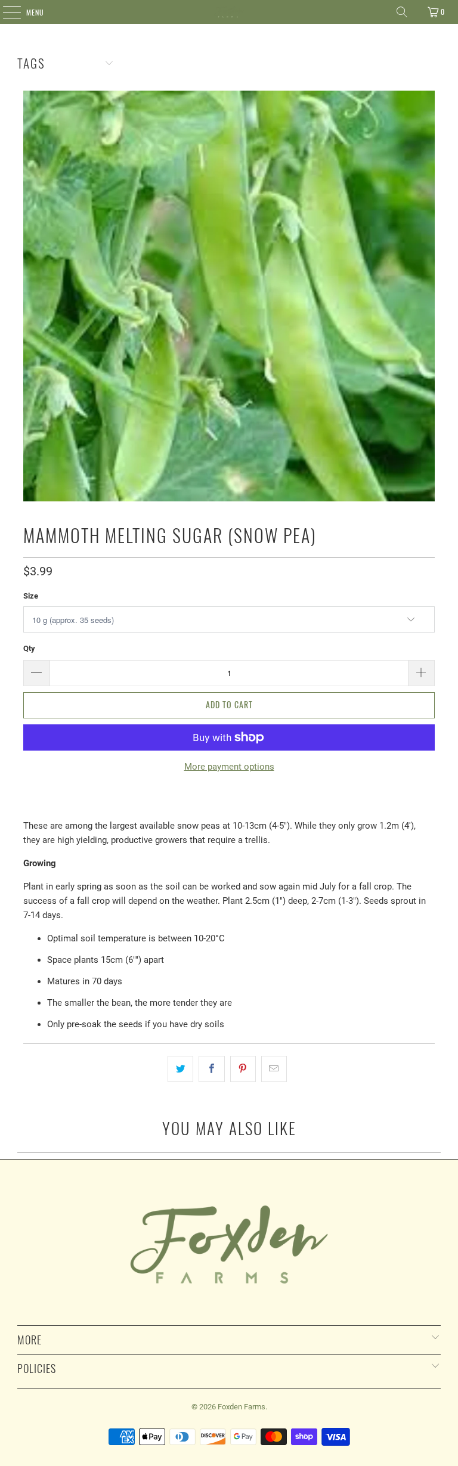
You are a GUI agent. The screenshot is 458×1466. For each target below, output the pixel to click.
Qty (29, 648)
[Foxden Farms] (229, 12)
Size (30, 595)
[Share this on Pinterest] (243, 1069)
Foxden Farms (241, 1406)
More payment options (229, 766)
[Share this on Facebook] (211, 1069)
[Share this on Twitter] (180, 1069)
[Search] (402, 12)
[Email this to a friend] (274, 1069)
